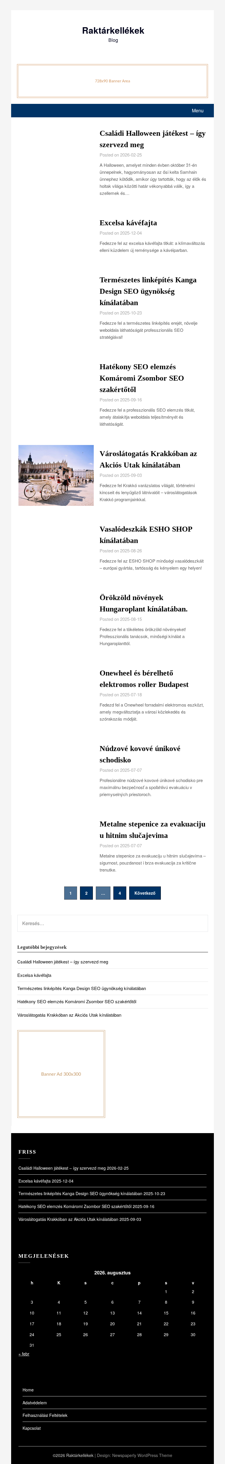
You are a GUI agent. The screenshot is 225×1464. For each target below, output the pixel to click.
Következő (145, 893)
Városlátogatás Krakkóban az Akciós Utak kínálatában (69, 1015)
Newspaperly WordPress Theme (142, 1455)
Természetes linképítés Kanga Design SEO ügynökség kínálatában (148, 291)
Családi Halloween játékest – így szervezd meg (62, 961)
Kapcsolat (32, 1428)
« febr (23, 1354)
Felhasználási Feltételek (45, 1415)
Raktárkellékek (113, 30)
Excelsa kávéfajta (128, 223)
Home (28, 1390)
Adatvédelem (35, 1402)
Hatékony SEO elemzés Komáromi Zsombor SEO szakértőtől (142, 378)
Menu (198, 110)
